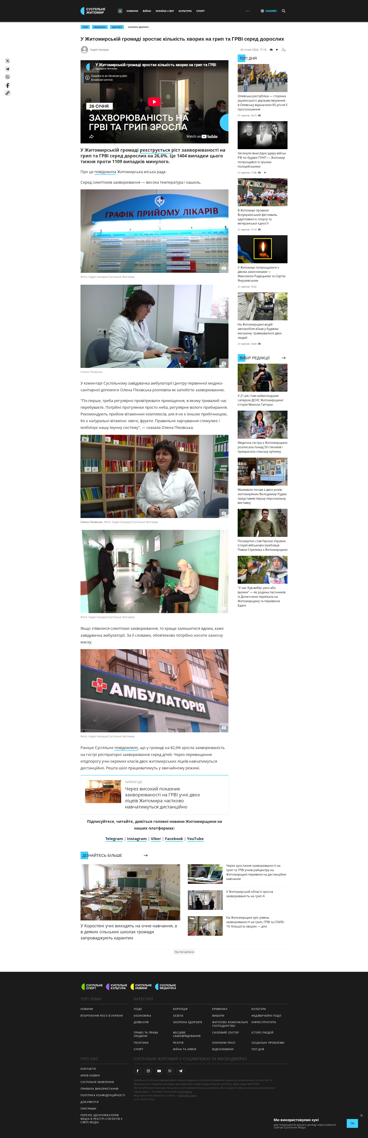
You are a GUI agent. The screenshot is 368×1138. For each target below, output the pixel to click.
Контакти (88, 1069)
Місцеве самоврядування (187, 1034)
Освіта (178, 1015)
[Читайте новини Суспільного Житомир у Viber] (170, 1071)
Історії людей (262, 1032)
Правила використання (99, 1088)
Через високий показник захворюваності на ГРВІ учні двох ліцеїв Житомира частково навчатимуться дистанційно (162, 797)
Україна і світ (165, 11)
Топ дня (257, 1049)
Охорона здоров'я (138, 27)
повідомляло (126, 747)
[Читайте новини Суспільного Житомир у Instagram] (148, 1071)
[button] (7, 61)
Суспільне (186, 1091)
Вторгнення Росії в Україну (101, 1015)
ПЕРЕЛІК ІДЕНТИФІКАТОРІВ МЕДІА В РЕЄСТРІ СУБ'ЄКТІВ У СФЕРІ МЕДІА (101, 1118)
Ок (352, 1123)
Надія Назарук (99, 49)
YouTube (195, 838)
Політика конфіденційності (102, 1095)
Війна (147, 11)
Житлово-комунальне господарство (230, 1024)
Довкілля (141, 1022)
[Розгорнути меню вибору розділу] (120, 11)
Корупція (180, 1009)
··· (247, 10)
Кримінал (220, 1009)
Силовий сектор (225, 1032)
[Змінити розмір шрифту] (284, 50)
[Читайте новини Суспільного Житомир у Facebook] (137, 1071)
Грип (85, 27)
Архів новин (90, 1075)
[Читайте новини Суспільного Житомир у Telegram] (180, 1071)
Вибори (218, 1015)
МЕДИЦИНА (100, 27)
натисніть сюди (187, 1095)
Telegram (114, 838)
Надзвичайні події (266, 1015)
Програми (88, 1108)
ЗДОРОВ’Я (117, 27)
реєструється (155, 150)
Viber (156, 838)
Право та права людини (146, 1034)
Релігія (178, 1042)
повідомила (105, 171)
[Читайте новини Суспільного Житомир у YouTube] (159, 1071)
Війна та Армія (184, 1049)
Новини (132, 11)
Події (138, 1009)
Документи (89, 1102)
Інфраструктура (263, 1022)
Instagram (137, 838)
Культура (185, 11)
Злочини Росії (223, 1042)
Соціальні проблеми (268, 1042)
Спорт (200, 11)
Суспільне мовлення (97, 1082)
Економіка (142, 1015)
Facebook (174, 838)
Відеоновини (223, 1049)
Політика (141, 1042)
